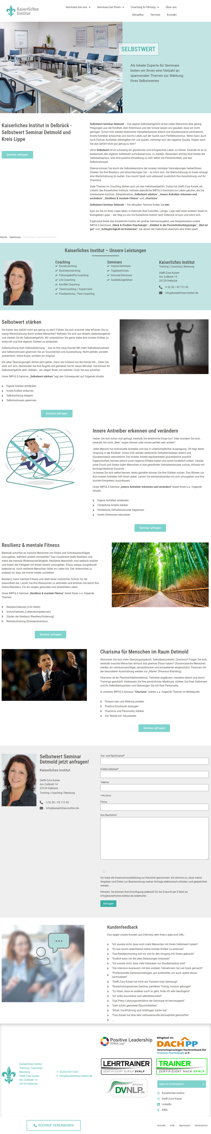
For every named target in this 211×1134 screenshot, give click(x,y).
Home (3, 237)
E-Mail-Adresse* (109, 769)
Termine (155, 14)
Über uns (171, 7)
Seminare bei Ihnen (109, 7)
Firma (103, 802)
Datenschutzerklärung (128, 877)
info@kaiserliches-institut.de (116, 895)
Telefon (104, 782)
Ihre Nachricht (108, 815)
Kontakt (172, 14)
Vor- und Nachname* (112, 756)
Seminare (15, 237)
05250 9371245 (69, 1072)
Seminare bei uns (76, 7)
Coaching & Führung (143, 7)
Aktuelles (138, 14)
